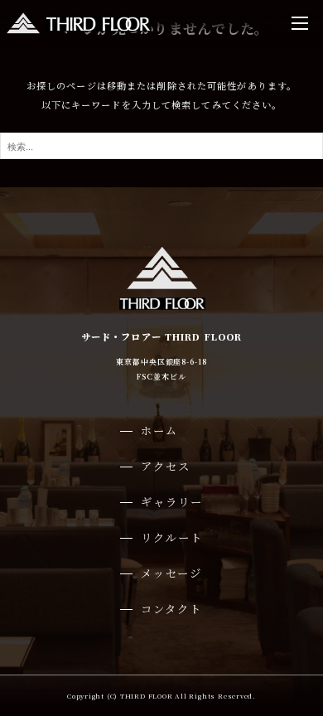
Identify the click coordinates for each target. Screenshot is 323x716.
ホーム (159, 430)
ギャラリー (171, 502)
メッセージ (171, 573)
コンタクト (171, 609)
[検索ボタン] (306, 146)
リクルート (171, 537)
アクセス (165, 466)
